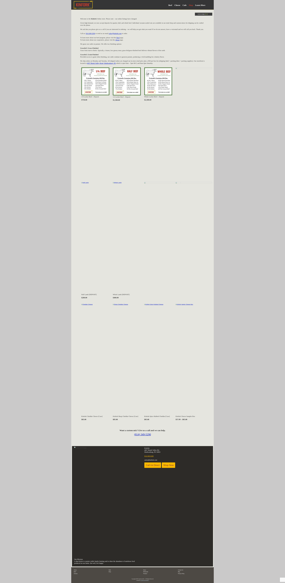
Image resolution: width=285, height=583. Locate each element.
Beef (170, 5)
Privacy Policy (181, 573)
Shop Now (168, 465)
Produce (145, 573)
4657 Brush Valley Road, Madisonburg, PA (101, 63)
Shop (191, 5)
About (117, 40)
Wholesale (145, 571)
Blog (179, 571)
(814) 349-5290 (142, 434)
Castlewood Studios (145, 580)
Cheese (177, 5)
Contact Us (180, 569)
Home (75, 569)
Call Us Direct (153, 465)
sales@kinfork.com (115, 33)
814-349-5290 (90, 33)
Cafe (185, 5)
